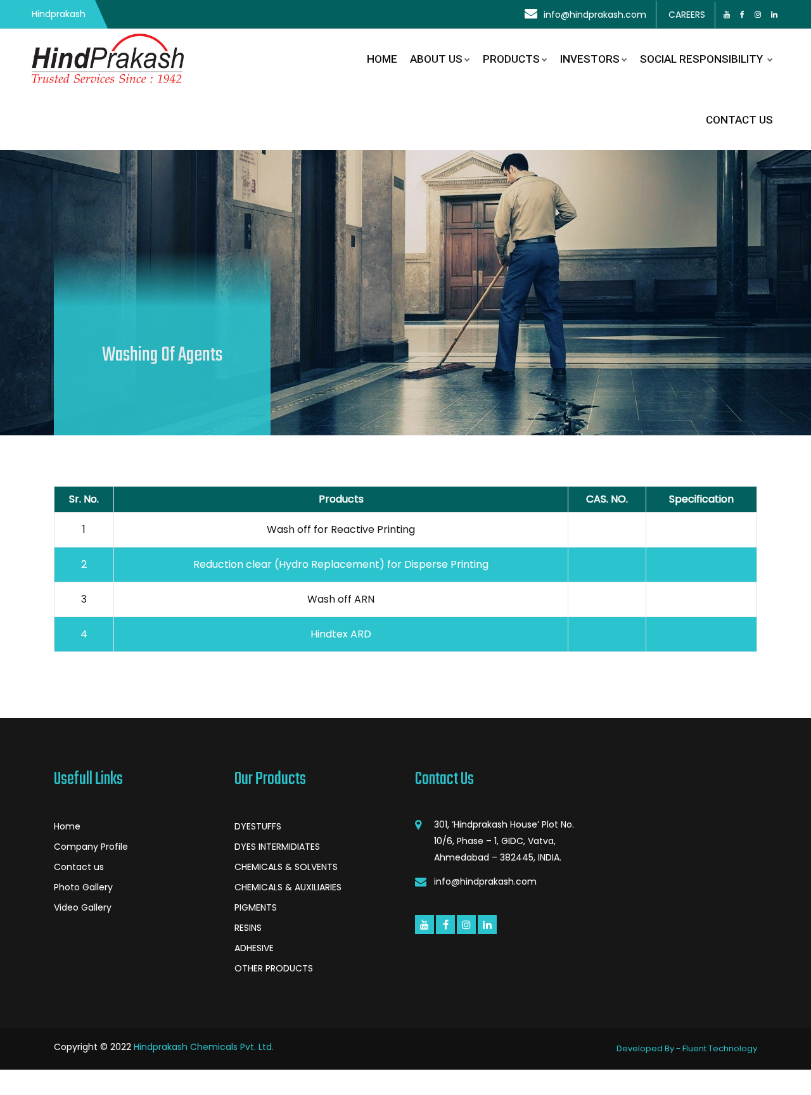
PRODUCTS (511, 59)
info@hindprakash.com (595, 14)
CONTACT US (739, 119)
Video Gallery (83, 907)
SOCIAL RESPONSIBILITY (702, 59)
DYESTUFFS (257, 826)
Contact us (79, 867)
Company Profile (91, 846)
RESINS (248, 927)
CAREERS (686, 14)
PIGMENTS (255, 907)
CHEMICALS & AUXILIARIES (288, 887)
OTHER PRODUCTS (273, 968)
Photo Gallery (83, 887)
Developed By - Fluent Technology (686, 1048)
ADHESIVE (254, 948)
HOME (382, 59)
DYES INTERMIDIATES (277, 846)
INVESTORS (590, 59)
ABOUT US (436, 59)
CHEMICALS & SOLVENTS (286, 867)
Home (67, 826)
